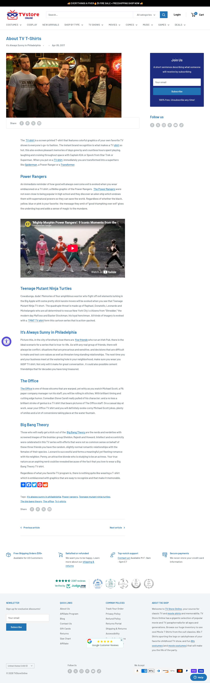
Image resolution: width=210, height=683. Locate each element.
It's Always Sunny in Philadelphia (23, 45)
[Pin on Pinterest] (27, 123)
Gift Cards (65, 628)
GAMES (162, 24)
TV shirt (30, 140)
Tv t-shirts (60, 501)
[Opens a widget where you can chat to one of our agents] (198, 677)
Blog (62, 618)
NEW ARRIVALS (50, 24)
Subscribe (176, 91)
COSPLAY (32, 24)
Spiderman (31, 164)
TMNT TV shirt (36, 320)
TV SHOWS (94, 24)
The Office (26, 388)
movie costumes (177, 645)
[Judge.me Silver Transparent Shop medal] (123, 584)
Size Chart (65, 638)
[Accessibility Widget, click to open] (6, 341)
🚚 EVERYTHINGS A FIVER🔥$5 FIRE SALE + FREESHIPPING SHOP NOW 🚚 (105, 3)
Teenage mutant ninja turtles (94, 496)
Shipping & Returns (116, 628)
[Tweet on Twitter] (33, 123)
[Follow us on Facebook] (152, 125)
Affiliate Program (69, 613)
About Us (65, 608)
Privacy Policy (113, 613)
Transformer (67, 164)
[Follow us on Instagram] (164, 125)
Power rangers (70, 496)
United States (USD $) (18, 665)
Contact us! (124, 557)
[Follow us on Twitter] (158, 125)
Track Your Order (115, 608)
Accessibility (113, 633)
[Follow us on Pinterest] (170, 125)
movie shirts (174, 613)
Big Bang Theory (76, 432)
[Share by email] (39, 123)
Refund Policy (113, 618)
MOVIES (113, 24)
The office (48, 501)
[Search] (164, 14)
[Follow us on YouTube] (175, 125)
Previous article (32, 527)
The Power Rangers (104, 188)
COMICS (130, 24)
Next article (116, 527)
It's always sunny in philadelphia (44, 496)
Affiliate (64, 643)
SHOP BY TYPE (72, 24)
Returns (64, 633)
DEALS (178, 24)
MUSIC (146, 24)
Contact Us (66, 623)
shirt (116, 145)
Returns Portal (113, 623)
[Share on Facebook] (22, 123)
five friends (81, 339)
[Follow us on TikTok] (181, 125)
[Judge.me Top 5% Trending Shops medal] (149, 584)
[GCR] (89, 641)
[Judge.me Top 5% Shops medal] (136, 584)
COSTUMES (12, 24)
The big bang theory (31, 501)
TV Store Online (173, 608)
